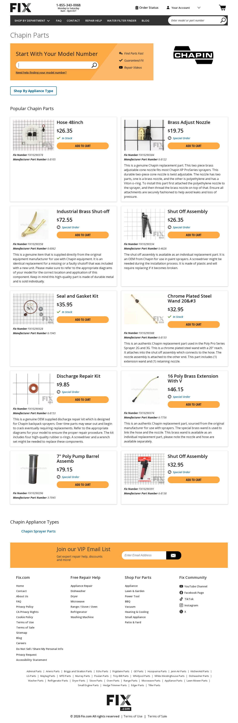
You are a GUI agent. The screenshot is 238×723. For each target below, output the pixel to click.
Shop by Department (30, 20)
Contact (73, 20)
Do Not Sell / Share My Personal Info (38, 649)
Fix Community (193, 577)
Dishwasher (78, 591)
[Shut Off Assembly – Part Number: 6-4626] (144, 224)
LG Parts (31, 676)
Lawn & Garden (134, 591)
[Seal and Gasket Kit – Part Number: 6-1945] (33, 309)
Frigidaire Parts (120, 671)
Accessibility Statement (31, 659)
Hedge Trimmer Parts (115, 685)
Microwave (77, 601)
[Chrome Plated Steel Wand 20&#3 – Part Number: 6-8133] (144, 309)
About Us (22, 596)
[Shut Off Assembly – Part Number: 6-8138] (144, 469)
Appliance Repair (81, 585)
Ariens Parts (53, 671)
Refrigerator (79, 611)
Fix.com (23, 577)
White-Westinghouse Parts (170, 676)
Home (20, 585)
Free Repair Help (85, 577)
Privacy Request (26, 654)
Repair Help (93, 20)
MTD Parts (65, 676)
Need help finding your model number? (41, 72)
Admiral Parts (34, 671)
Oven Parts (113, 680)
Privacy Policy (24, 606)
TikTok (189, 599)
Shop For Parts (138, 577)
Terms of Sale (25, 627)
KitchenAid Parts (200, 671)
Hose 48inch (70, 122)
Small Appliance (135, 617)
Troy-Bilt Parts (121, 676)
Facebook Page (194, 592)
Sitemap (21, 632)
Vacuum (130, 606)
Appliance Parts (173, 680)
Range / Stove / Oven (84, 606)
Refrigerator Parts (58, 680)
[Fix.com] (22, 7)
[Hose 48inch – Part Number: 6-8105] (33, 135)
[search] (223, 20)
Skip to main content (119, 2)
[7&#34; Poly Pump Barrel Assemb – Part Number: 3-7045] (33, 469)
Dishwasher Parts (199, 676)
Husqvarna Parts (157, 671)
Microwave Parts (151, 680)
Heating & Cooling (137, 611)
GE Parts (138, 671)
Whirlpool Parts (141, 676)
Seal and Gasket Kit (77, 296)
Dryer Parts (78, 680)
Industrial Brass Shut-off (83, 211)
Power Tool (132, 596)
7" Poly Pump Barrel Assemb (78, 458)
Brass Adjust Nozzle (189, 122)
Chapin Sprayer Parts (38, 531)
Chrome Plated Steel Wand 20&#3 (190, 298)
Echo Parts (102, 671)
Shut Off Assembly (188, 211)
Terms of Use (25, 622)
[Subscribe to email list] (173, 555)
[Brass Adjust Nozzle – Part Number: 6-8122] (144, 135)
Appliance (131, 585)
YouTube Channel (195, 586)
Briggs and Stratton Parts (78, 671)
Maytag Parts (47, 676)
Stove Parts (95, 680)
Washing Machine (82, 617)
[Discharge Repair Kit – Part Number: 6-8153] (33, 389)
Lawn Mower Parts (197, 680)
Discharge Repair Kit (78, 376)
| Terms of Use (131, 716)
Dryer (74, 596)
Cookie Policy (24, 617)
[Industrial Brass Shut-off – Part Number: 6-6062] (33, 224)
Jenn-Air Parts (178, 671)
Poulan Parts (101, 676)
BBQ (127, 601)
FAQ (59, 20)
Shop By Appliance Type (33, 91)
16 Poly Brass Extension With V (193, 378)
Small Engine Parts (88, 685)
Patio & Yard (133, 622)
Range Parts (130, 680)
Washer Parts (36, 680)
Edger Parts (137, 685)
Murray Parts (82, 676)
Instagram (191, 605)
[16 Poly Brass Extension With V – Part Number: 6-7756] (144, 389)
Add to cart (83, 146)
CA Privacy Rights (27, 611)
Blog (145, 20)
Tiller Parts (154, 685)
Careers (21, 643)
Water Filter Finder (121, 20)
